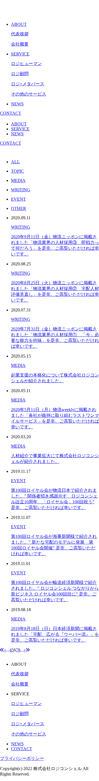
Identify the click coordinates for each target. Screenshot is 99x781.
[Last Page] (28, 650)
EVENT (18, 480)
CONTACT (10, 113)
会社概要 (20, 44)
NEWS (17, 104)
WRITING (20, 227)
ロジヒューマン (26, 63)
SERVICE (20, 54)
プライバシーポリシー (22, 758)
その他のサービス (28, 94)
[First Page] (2, 650)
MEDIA (18, 365)
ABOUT (19, 24)
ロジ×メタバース (27, 84)
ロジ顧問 (20, 73)
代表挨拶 (20, 34)
